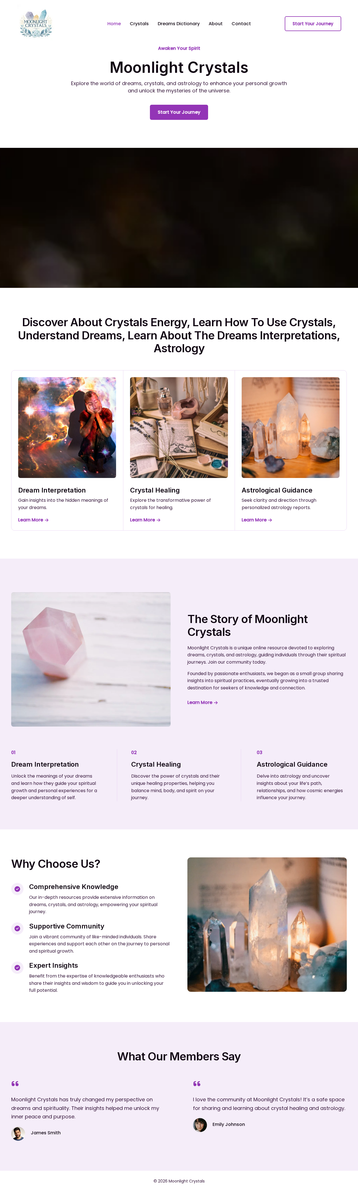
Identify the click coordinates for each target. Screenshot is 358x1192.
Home (114, 24)
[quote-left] (15, 1084)
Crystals (139, 24)
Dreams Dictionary (179, 24)
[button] (313, 23)
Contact (241, 24)
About (216, 24)
